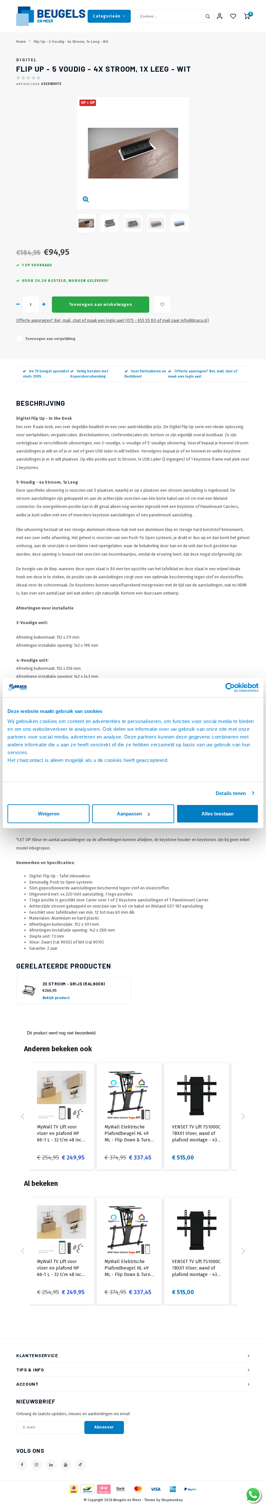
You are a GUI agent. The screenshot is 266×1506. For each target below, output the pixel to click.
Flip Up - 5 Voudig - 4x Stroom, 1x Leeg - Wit (71, 41)
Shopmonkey (172, 1500)
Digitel (26, 60)
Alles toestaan (217, 813)
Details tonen (231, 793)
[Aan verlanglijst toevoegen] (162, 304)
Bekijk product (56, 998)
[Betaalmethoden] (73, 1488)
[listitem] (61, 1116)
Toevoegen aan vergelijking (50, 338)
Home (21, 41)
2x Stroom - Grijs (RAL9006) (73, 984)
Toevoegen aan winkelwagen (100, 304)
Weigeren (48, 813)
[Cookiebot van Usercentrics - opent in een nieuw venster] (230, 687)
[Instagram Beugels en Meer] (36, 1465)
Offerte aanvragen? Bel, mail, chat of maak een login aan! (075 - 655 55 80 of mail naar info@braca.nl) (112, 320)
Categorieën (107, 16)
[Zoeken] (207, 16)
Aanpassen (129, 813)
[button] (22, 1116)
